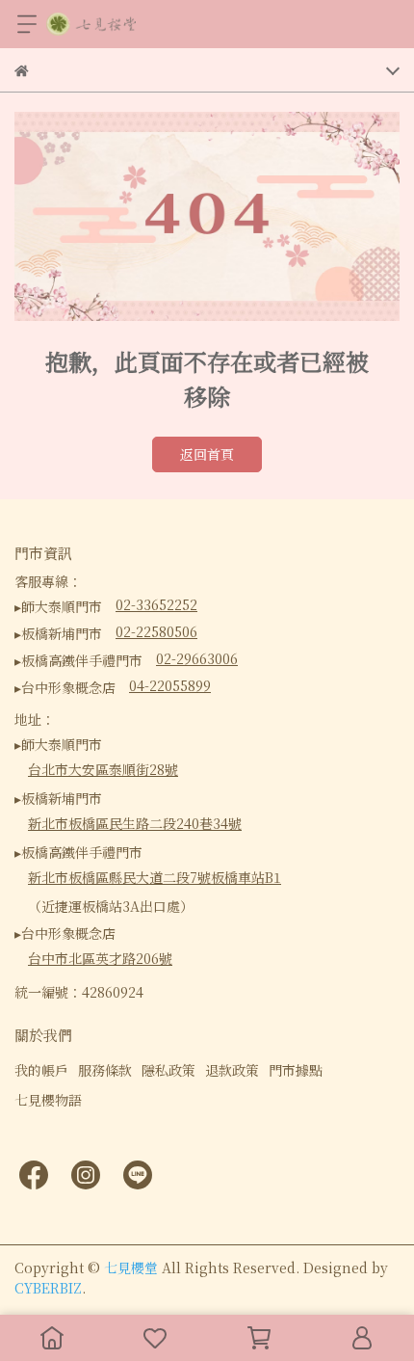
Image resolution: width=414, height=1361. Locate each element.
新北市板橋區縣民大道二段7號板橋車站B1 (154, 877)
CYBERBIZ (48, 1287)
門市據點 (296, 1070)
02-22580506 (156, 631)
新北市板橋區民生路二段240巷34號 (135, 823)
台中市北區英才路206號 (100, 958)
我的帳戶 (41, 1070)
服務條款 (105, 1070)
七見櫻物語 (48, 1099)
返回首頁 (207, 454)
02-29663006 (197, 658)
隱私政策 (168, 1070)
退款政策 (232, 1070)
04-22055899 (170, 685)
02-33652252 (156, 604)
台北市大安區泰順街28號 (103, 769)
